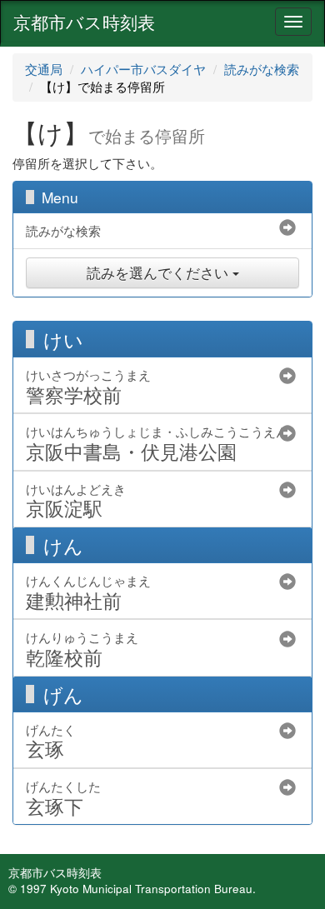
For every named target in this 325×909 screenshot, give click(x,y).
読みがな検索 (261, 68)
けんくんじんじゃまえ (88, 592)
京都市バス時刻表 (84, 21)
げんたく (51, 741)
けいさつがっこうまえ (88, 386)
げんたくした (63, 797)
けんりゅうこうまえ (82, 648)
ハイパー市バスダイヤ (143, 68)
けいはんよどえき (76, 500)
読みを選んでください (159, 272)
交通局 (43, 68)
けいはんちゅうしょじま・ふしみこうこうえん (157, 442)
